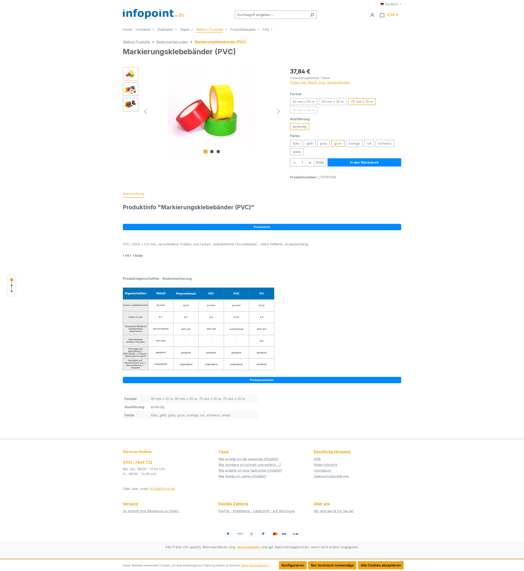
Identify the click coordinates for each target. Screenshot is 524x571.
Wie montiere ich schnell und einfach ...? (249, 465)
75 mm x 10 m (362, 102)
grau (323, 143)
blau (296, 143)
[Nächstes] (279, 111)
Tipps (223, 452)
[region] (202, 111)
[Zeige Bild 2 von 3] (211, 151)
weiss (297, 152)
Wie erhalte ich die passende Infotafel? (248, 459)
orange (354, 143)
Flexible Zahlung (233, 504)
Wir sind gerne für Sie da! (333, 511)
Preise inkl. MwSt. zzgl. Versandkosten (320, 82)
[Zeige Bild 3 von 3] (218, 151)
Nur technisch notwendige (332, 565)
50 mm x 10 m (304, 102)
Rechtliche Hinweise (332, 452)
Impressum (322, 470)
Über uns (322, 504)
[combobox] (271, 15)
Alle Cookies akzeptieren (381, 565)
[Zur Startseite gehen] (153, 14)
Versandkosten (248, 547)
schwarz (385, 143)
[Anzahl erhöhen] (310, 162)
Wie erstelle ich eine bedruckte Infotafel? (250, 470)
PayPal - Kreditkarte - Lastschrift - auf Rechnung (256, 511)
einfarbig (299, 127)
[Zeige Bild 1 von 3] (205, 151)
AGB (317, 459)
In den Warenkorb (364, 162)
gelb (309, 143)
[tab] (133, 194)
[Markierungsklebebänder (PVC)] (212, 111)
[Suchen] (312, 15)
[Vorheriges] (145, 111)
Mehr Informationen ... (255, 565)
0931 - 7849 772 (137, 462)
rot (369, 143)
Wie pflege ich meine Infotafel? (242, 476)
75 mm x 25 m (305, 110)
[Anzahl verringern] (294, 162)
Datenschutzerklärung (331, 476)
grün (338, 143)
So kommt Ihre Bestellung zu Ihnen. (151, 511)
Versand (130, 504)
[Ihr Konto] (372, 15)
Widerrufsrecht (325, 465)
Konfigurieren (293, 565)
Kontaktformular (162, 489)
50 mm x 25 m (333, 102)
